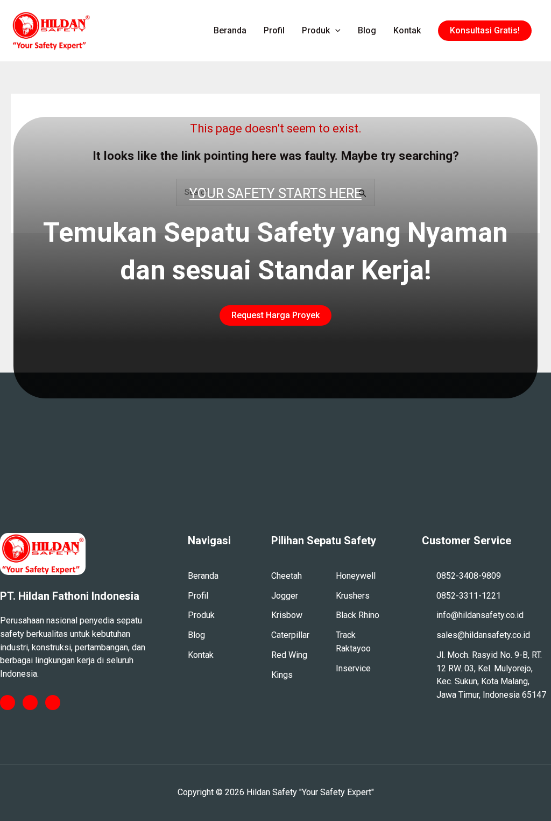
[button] (485, 30)
